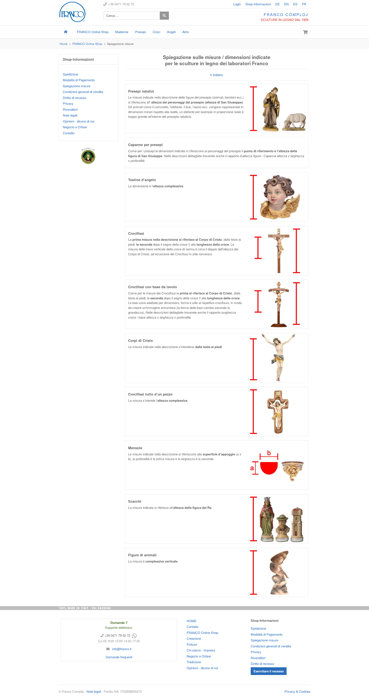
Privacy (68, 103)
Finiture (192, 644)
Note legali (70, 115)
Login (237, 4)
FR (304, 4)
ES (295, 4)
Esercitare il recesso (268, 671)
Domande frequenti (119, 657)
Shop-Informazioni (258, 4)
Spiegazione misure (76, 86)
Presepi (140, 32)
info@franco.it (121, 649)
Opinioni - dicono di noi (78, 121)
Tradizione (194, 662)
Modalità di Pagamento (79, 80)
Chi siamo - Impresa (201, 650)
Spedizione (70, 74)
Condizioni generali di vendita (83, 91)
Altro (185, 32)
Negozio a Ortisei (75, 127)
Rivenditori (70, 109)
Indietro (217, 74)
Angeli (171, 32)
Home (63, 44)
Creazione (194, 638)
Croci (156, 32)
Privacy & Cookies (297, 691)
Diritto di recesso (74, 97)
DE (277, 4)
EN (286, 4)
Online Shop (92, 32)
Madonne (121, 32)
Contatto (69, 133)
